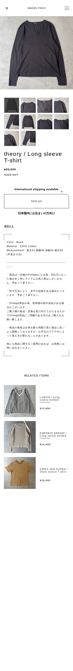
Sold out (36, 201)
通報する (9, 226)
